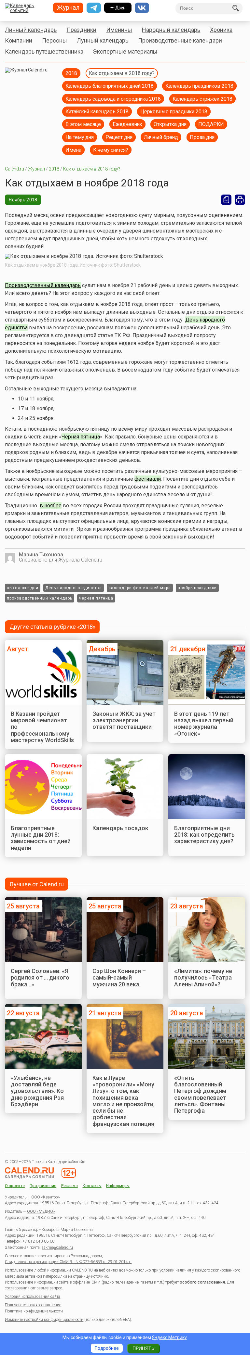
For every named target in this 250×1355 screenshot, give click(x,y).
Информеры (118, 1186)
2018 (71, 73)
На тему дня (79, 137)
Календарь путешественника (44, 51)
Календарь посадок (120, 828)
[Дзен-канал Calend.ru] (118, 8)
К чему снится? (110, 150)
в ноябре (51, 505)
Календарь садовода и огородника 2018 (113, 99)
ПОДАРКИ (211, 124)
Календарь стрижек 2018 (202, 99)
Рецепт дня (118, 137)
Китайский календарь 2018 (97, 111)
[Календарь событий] (26, 8)
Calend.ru (14, 168)
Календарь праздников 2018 (199, 86)
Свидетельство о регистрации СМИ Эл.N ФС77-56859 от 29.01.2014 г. (68, 1262)
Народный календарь (171, 29)
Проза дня (202, 137)
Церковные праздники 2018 (173, 111)
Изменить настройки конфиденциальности (44, 1319)
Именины (119, 29)
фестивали (147, 479)
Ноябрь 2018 (23, 199)
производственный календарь (39, 598)
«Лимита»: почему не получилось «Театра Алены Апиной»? (203, 978)
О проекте (15, 1186)
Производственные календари (180, 40)
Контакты (92, 1186)
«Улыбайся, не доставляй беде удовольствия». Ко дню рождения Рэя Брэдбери (37, 1091)
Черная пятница (81, 437)
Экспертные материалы (125, 51)
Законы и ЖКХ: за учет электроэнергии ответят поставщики (124, 720)
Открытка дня (170, 124)
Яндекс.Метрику (169, 1337)
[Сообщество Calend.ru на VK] (142, 8)
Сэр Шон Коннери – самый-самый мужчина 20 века (119, 978)
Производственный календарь (43, 285)
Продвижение (43, 1186)
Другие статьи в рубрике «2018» (52, 626)
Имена (73, 150)
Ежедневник (127, 124)
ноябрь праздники (197, 588)
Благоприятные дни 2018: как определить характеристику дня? (204, 835)
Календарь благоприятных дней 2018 (109, 86)
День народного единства (73, 588)
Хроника (221, 29)
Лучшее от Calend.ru (36, 884)
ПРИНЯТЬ (143, 1348)
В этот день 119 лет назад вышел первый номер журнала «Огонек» (203, 723)
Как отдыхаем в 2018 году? (122, 73)
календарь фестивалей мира (140, 588)
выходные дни (22, 588)
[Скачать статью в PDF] (226, 200)
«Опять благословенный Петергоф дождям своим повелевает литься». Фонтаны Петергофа (200, 1094)
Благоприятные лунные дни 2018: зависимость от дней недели (41, 838)
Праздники (81, 29)
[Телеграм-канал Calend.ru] (94, 8)
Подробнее (107, 1348)
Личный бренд (161, 137)
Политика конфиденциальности (34, 1311)
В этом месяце (83, 124)
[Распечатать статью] (240, 200)
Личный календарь (31, 29)
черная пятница (96, 598)
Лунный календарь (102, 40)
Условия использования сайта (32, 1296)
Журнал (36, 168)
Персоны (54, 40)
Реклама (69, 1186)
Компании (18, 40)
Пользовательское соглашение (33, 1305)
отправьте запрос (46, 1288)
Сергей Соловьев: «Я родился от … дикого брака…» (40, 978)
